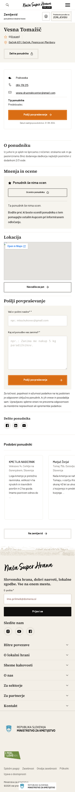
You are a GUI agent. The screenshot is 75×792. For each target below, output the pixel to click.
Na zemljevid (35, 533)
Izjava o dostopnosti (15, 774)
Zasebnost (28, 768)
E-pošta (9, 590)
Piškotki (64, 768)
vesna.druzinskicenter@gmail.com (35, 93)
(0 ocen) (15, 37)
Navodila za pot (35, 287)
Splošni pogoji (12, 768)
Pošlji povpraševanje (35, 114)
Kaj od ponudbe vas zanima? (24, 332)
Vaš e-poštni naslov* (20, 312)
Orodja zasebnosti (47, 768)
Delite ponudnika (19, 53)
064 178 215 (22, 85)
